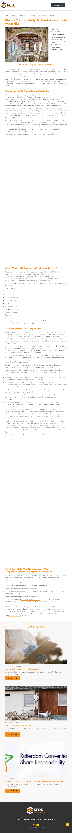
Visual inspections (12, 583)
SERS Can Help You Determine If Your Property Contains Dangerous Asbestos (57, 47)
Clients (39, 819)
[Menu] (69, 5)
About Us (19, 819)
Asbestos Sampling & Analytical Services (37, 65)
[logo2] (8, 5)
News (45, 819)
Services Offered (29, 819)
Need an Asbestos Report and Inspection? (22, 669)
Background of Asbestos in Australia (58, 35)
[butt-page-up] (67, 824)
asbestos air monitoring (30, 599)
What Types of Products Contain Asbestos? (58, 38)
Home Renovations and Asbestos (18, 725)
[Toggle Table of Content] (63, 32)
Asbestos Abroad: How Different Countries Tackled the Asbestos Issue (34, 781)
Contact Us (52, 819)
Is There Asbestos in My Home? (58, 41)
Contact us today (14, 616)
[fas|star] (34, 824)
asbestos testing (34, 115)
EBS (43, 827)
